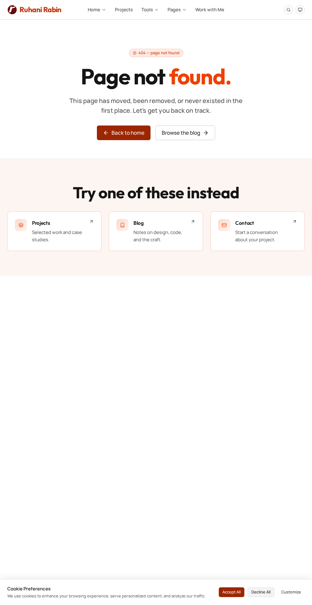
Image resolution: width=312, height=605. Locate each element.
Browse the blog (181, 132)
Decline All (261, 592)
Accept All (231, 592)
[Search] (288, 9)
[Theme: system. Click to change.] (300, 9)
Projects (124, 9)
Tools (147, 9)
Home (94, 9)
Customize (291, 592)
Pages (174, 9)
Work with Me (209, 9)
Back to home (128, 132)
